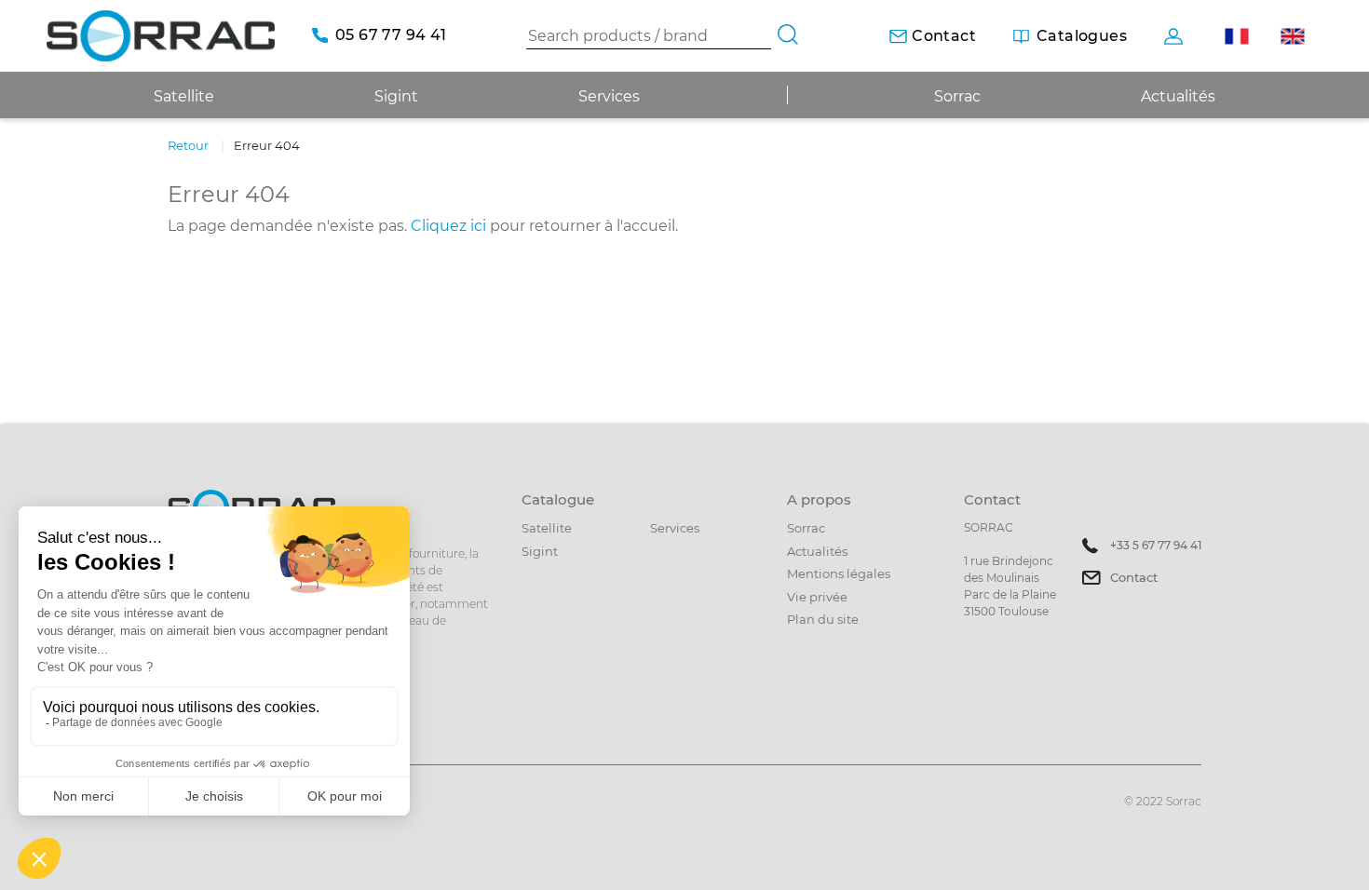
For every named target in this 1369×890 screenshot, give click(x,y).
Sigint (540, 551)
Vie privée (817, 596)
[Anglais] (1292, 36)
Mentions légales (838, 573)
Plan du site (823, 619)
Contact (1134, 577)
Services (609, 96)
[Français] (1236, 36)
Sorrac (957, 96)
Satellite (547, 527)
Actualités (1178, 96)
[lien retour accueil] (161, 35)
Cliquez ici (448, 226)
